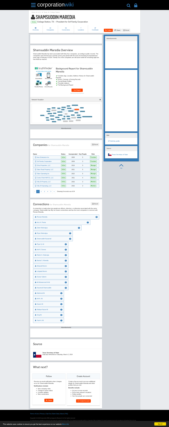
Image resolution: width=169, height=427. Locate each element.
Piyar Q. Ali (40, 244)
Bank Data (55, 413)
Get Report (77, 90)
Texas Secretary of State (120, 154)
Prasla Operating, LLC (69, 108)
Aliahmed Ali (40, 293)
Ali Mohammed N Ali (43, 282)
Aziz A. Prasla (41, 222)
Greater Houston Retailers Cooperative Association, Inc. (87, 116)
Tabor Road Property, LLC (44, 169)
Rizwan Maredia (41, 217)
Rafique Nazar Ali (68, 116)
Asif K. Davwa (41, 249)
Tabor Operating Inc (42, 173)
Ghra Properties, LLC (42, 115)
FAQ (66, 413)
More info (65, 424)
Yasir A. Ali (40, 320)
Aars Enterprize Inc (42, 157)
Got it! (160, 424)
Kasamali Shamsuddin (54, 110)
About (62, 413)
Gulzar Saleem (41, 277)
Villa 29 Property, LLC (57, 117)
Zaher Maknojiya (42, 228)
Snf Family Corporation (44, 161)
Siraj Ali (64, 116)
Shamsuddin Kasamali (43, 238)
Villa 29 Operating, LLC (50, 113)
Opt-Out (48, 413)
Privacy (42, 413)
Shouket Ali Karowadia (54, 121)
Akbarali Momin (41, 266)
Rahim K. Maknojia (42, 255)
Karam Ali (39, 304)
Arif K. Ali (39, 298)
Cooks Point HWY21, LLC (82, 111)
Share (118, 30)
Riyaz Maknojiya (42, 233)
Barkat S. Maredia (42, 260)
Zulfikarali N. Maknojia (79, 117)
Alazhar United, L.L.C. (63, 107)
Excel (127, 30)
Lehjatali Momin (41, 271)
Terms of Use (34, 413)
